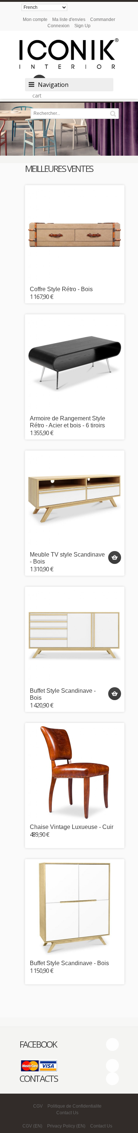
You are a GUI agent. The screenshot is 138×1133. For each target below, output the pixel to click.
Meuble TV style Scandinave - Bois (67, 558)
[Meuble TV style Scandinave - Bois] (74, 500)
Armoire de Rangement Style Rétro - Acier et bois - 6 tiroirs (67, 421)
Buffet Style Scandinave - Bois (63, 694)
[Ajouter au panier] (114, 557)
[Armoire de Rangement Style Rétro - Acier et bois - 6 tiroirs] (74, 364)
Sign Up (82, 25)
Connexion (58, 25)
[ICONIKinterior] (69, 53)
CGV (38, 1106)
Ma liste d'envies (68, 19)
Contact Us (67, 1112)
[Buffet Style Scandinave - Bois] (74, 636)
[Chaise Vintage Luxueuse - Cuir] (74, 772)
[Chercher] (114, 113)
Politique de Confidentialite (74, 1106)
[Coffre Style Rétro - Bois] (74, 234)
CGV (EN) (32, 1126)
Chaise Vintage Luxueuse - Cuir (71, 827)
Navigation (53, 85)
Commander (102, 19)
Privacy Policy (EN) (66, 1126)
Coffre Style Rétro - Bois (61, 289)
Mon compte (35, 19)
